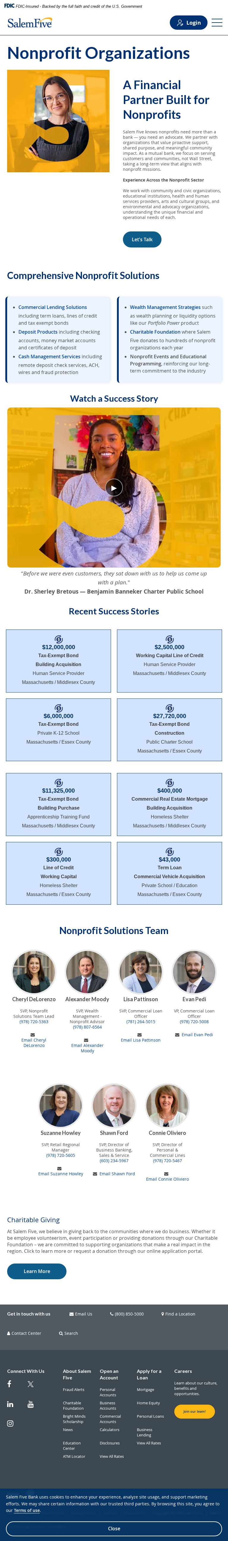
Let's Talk (142, 239)
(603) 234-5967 (114, 1160)
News (68, 1429)
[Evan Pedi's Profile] (194, 972)
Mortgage (145, 1389)
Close (114, 1528)
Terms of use (27, 1510)
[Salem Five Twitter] (34, 1388)
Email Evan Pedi (197, 1034)
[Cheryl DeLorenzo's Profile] (33, 972)
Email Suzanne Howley (60, 1173)
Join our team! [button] (194, 1411)
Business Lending (144, 1432)
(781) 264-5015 (140, 1021)
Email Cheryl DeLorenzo (33, 1042)
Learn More (37, 1271)
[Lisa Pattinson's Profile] (140, 972)
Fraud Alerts (73, 1389)
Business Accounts (108, 1405)
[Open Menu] (217, 23)
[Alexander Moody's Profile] (87, 972)
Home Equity (148, 1403)
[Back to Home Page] (30, 22)
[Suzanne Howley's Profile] (60, 1105)
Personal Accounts (108, 1392)
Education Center (72, 1445)
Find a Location (180, 1314)
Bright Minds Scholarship (74, 1419)
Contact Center (26, 1333)
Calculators (109, 1429)
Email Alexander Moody (87, 1048)
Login (193, 22)
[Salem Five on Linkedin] (13, 1407)
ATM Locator (74, 1456)
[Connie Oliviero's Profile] (167, 1105)
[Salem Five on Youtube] (34, 1407)
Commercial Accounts (110, 1419)
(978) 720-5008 (194, 1021)
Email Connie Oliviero (167, 1179)
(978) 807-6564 (87, 1027)
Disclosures (110, 1443)
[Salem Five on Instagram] (13, 1426)
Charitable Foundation (73, 1405)
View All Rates (112, 1456)
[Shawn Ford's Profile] (114, 1105)
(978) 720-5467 (167, 1160)
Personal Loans (150, 1416)
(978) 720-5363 (34, 1021)
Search (71, 1333)
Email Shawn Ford (117, 1173)
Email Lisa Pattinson (141, 1040)
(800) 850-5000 (129, 1314)
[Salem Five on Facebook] (13, 1387)
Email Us (83, 1314)
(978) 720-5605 (60, 1155)
